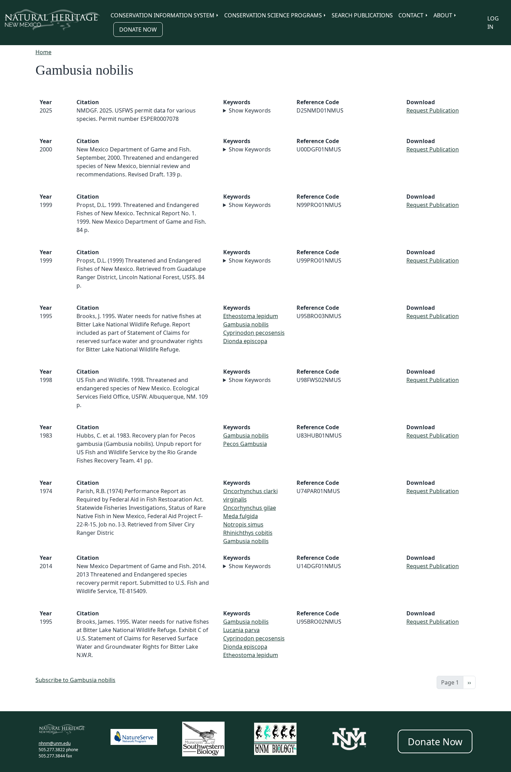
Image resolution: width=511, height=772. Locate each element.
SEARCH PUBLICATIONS (362, 15)
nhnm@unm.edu (55, 743)
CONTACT (410, 15)
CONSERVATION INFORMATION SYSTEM (162, 15)
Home (43, 52)
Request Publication (432, 110)
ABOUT (442, 15)
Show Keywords (250, 110)
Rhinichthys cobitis (248, 533)
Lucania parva (241, 630)
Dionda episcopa (245, 341)
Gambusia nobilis (246, 324)
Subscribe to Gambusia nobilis (75, 680)
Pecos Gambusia (245, 444)
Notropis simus (243, 524)
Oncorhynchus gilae (249, 508)
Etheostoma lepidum (250, 316)
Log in (493, 23)
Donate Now (138, 29)
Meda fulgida (240, 516)
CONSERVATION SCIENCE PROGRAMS (273, 15)
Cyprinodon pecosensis (254, 333)
